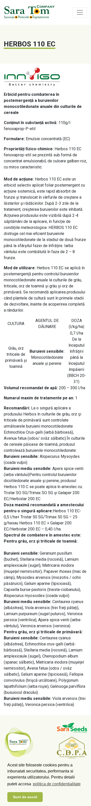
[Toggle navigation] (80, 12)
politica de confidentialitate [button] (57, 784)
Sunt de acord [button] (25, 797)
